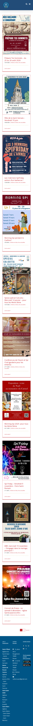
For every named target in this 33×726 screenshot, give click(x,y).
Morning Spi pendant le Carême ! (14, 239)
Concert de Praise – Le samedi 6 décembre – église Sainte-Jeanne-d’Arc (15, 610)
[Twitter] (26, 646)
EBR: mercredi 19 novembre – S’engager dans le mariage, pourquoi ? (16, 548)
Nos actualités (22, 62)
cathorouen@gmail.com (20, 679)
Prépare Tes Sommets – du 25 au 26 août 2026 (15, 59)
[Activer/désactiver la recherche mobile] (26, 4)
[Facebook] (23, 646)
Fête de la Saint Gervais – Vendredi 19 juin (14, 119)
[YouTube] (23, 648)
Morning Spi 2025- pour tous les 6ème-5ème (16, 425)
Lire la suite (7, 68)
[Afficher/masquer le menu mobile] (30, 4)
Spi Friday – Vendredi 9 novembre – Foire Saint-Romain (14, 485)
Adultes (12, 367)
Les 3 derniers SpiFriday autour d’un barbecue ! (14, 179)
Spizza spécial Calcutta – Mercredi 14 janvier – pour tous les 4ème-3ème (15, 300)
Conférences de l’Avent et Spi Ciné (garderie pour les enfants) (16, 362)
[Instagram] (28, 646)
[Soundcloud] (26, 648)
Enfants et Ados (14, 62)
